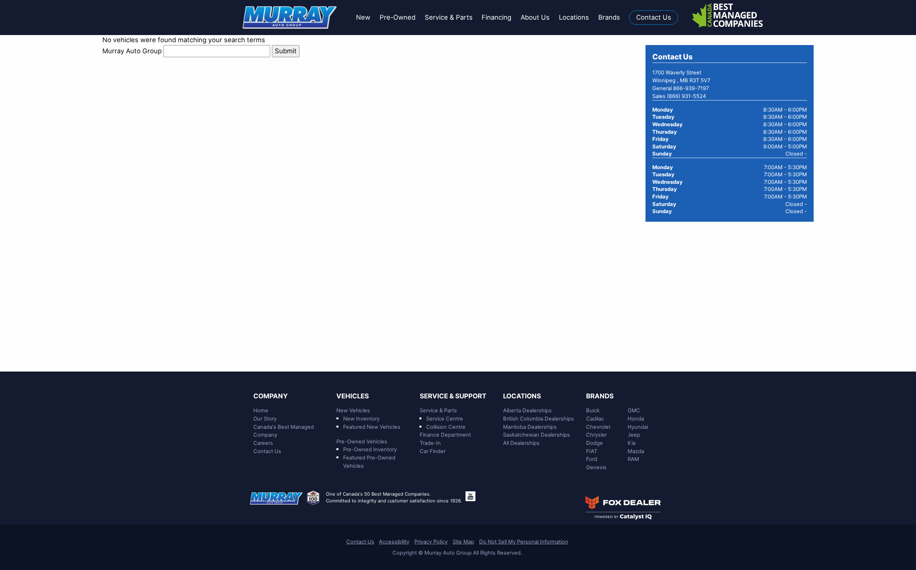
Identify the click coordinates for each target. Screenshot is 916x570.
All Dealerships (521, 443)
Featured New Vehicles (371, 427)
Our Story (265, 419)
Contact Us (267, 451)
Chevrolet (598, 427)
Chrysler (596, 435)
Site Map (463, 542)
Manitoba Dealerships (530, 427)
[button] (363, 17)
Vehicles (352, 395)
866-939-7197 (691, 88)
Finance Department (445, 435)
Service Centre (444, 419)
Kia (631, 443)
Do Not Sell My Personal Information (523, 542)
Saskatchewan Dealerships (536, 435)
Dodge (594, 443)
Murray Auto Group (132, 51)
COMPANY (270, 395)
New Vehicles (353, 410)
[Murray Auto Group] (290, 17)
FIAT (591, 451)
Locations (522, 395)
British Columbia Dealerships (538, 419)
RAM (633, 459)
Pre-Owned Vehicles (361, 441)
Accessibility (394, 542)
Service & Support (453, 395)
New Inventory (361, 419)
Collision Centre (446, 427)
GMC (634, 410)
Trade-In (430, 443)
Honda (636, 419)
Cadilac (595, 419)
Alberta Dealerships (527, 410)
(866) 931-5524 (686, 96)
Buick (593, 410)
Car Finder (432, 451)
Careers (263, 443)
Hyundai (638, 427)
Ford (591, 459)
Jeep (634, 435)
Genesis (596, 467)
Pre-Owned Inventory (370, 449)
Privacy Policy (431, 542)
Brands (600, 395)
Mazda (636, 451)
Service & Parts (438, 410)
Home (260, 410)
